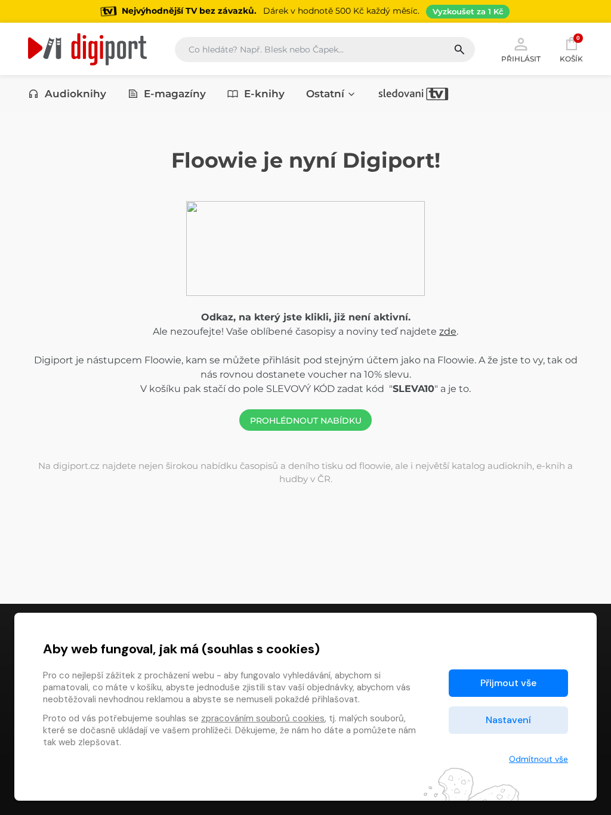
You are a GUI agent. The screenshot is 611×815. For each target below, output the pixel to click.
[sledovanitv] (413, 94)
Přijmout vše (508, 683)
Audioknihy (75, 94)
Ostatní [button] (325, 94)
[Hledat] (464, 49)
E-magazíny (175, 94)
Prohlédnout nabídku (306, 420)
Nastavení (508, 720)
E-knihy (264, 94)
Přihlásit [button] (521, 58)
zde (447, 331)
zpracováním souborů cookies (263, 718)
